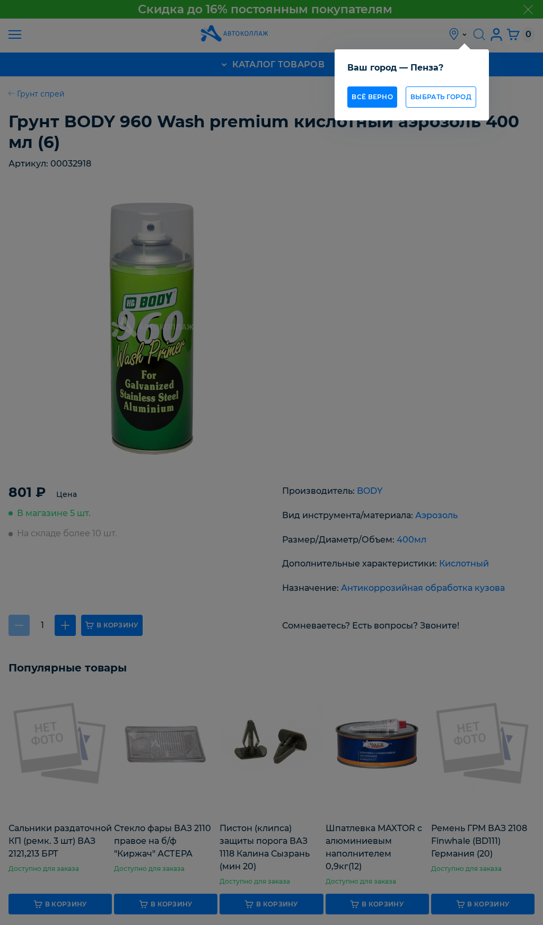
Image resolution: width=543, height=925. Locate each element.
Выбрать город (440, 97)
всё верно (372, 97)
